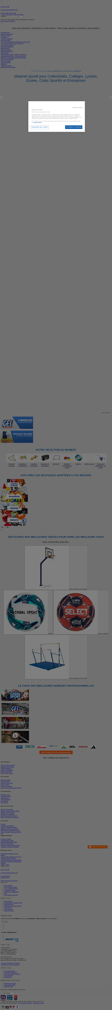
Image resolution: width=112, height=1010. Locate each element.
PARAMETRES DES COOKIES (40, 127)
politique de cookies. (38, 122)
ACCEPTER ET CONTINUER (73, 127)
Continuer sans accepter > (77, 107)
